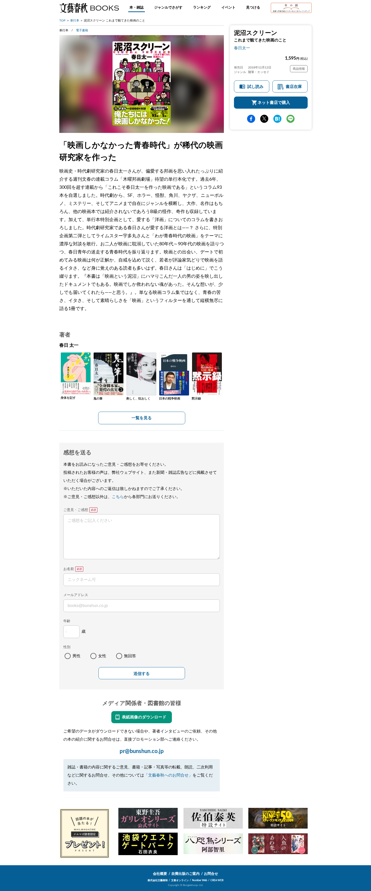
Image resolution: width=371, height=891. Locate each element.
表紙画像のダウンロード (144, 717)
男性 (76, 656)
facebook (251, 119)
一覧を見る (141, 418)
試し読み (255, 87)
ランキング (202, 7)
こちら (118, 497)
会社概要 (160, 874)
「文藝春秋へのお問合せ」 (168, 775)
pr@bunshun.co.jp (142, 751)
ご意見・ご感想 (75, 510)
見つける (253, 7)
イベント (228, 7)
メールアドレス (75, 595)
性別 (66, 647)
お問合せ (211, 874)
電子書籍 (82, 30)
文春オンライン (180, 880)
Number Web (199, 880)
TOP (62, 20)
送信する (142, 673)
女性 (102, 656)
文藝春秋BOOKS (89, 8)
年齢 (66, 621)
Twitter (264, 119)
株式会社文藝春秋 (158, 880)
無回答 (130, 656)
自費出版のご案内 (185, 874)
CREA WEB (217, 880)
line (290, 119)
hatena (277, 119)
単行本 (74, 20)
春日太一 (242, 48)
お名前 (68, 569)
